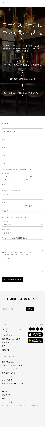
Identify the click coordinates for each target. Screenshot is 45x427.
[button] (22, 103)
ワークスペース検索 (9, 369)
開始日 (5, 195)
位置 (4, 163)
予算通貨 (5, 221)
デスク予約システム (9, 335)
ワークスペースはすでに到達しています (15, 238)
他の (26, 179)
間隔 (4, 203)
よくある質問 (7, 380)
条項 (3, 398)
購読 (30, 309)
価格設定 (5, 350)
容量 (4, 184)
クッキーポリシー (8, 402)
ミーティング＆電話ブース (12, 365)
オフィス (7, 179)
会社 (4, 155)
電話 (4, 147)
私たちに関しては (8, 373)
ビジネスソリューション (11, 362)
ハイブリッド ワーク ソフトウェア (11, 330)
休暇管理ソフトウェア (10, 342)
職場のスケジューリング (11, 339)
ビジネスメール (8, 124)
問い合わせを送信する (12, 279)
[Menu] (41, 3)
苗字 (4, 140)
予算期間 (5, 230)
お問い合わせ (7, 376)
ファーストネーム (8, 132)
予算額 (5, 211)
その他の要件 (6, 259)
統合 (3, 346)
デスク (6, 176)
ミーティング (29, 176)
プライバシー (7, 395)
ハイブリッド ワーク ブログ (12, 383)
